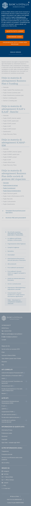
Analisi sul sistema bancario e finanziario (16, 279)
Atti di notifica (5, 462)
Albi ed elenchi (12, 264)
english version (15, 53)
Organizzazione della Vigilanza (17, 244)
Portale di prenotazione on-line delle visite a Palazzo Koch (12, 389)
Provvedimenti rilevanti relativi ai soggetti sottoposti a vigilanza (17, 273)
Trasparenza (5, 451)
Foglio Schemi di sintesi (10, 185)
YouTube (5, 474)
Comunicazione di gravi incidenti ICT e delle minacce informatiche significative (16, 294)
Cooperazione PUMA (7, 411)
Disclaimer (5, 436)
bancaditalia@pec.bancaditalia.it (13, 334)
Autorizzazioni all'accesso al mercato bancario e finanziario (17, 259)
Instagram (6, 471)
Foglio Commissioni (9, 188)
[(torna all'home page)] (12, 318)
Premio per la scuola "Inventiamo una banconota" (12, 382)
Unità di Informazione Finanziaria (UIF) (12, 373)
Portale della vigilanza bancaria (10, 417)
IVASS (3, 378)
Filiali (3, 352)
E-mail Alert (6, 488)
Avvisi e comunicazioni (14, 284)
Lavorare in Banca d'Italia (8, 355)
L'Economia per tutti (7, 386)
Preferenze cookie (7, 433)
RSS (4, 485)
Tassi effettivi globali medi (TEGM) (11, 358)
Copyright (4, 439)
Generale (6, 183)
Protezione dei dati (7, 454)
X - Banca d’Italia (8, 477)
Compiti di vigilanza (13, 247)
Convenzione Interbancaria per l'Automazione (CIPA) (10, 402)
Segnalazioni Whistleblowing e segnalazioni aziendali (17, 288)
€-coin (3, 406)
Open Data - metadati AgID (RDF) (11, 442)
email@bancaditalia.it (11, 337)
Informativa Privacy (7, 430)
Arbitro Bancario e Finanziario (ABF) (12, 375)
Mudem (4, 393)
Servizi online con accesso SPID (11, 349)
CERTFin (4, 409)
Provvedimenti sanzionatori (16, 267)
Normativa (11, 251)
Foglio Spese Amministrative (12, 191)
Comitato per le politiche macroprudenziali (8, 421)
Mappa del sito (6, 346)
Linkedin (5, 482)
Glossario (4, 361)
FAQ (3, 365)
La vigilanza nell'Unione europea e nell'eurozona (15, 239)
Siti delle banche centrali (8, 414)
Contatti (4, 339)
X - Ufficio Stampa (8, 480)
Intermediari (11, 255)
